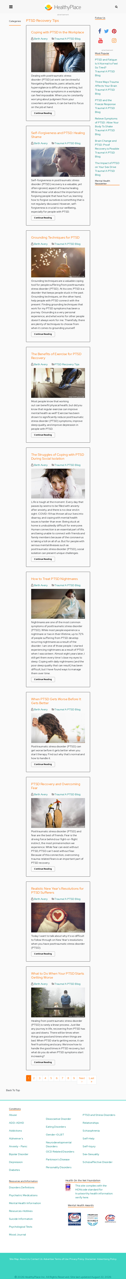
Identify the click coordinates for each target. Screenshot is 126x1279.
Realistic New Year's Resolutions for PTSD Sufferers (57, 890)
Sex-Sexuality (91, 1154)
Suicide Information (21, 1219)
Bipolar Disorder (18, 1154)
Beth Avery (40, 38)
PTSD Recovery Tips (66, 364)
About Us (25, 1259)
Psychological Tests (20, 1226)
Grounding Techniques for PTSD (55, 237)
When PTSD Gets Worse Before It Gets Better (56, 701)
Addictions (15, 1130)
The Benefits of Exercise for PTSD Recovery (56, 356)
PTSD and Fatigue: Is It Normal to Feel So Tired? (106, 63)
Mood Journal (17, 1234)
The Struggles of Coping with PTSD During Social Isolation (57, 456)
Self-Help (88, 1138)
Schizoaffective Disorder (98, 1162)
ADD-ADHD (16, 1123)
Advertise (48, 1259)
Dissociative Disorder (58, 1119)
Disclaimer (90, 1259)
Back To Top (13, 1090)
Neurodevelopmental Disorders (59, 1144)
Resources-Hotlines (20, 1211)
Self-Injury (89, 1146)
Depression (16, 1162)
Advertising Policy (106, 1259)
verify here (81, 1197)
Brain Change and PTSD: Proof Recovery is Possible (107, 144)
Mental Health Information (25, 1203)
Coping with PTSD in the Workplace (57, 32)
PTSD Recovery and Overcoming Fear (55, 786)
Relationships (91, 1123)
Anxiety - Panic (18, 1146)
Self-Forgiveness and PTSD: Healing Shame (58, 135)
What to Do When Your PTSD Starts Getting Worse (57, 975)
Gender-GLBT (55, 1134)
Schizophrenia (91, 1130)
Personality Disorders (58, 1167)
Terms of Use (62, 1259)
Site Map (14, 1259)
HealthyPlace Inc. (35, 1277)
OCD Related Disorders (60, 1151)
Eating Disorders (56, 1126)
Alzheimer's (16, 1138)
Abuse (13, 1115)
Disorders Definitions (21, 1187)
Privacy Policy (76, 1259)
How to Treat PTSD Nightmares (54, 579)
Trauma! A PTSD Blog (67, 38)
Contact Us (36, 1259)
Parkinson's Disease (58, 1159)
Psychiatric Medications (23, 1195)
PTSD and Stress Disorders (99, 1115)
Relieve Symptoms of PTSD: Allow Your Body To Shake (107, 122)
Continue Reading (43, 113)
